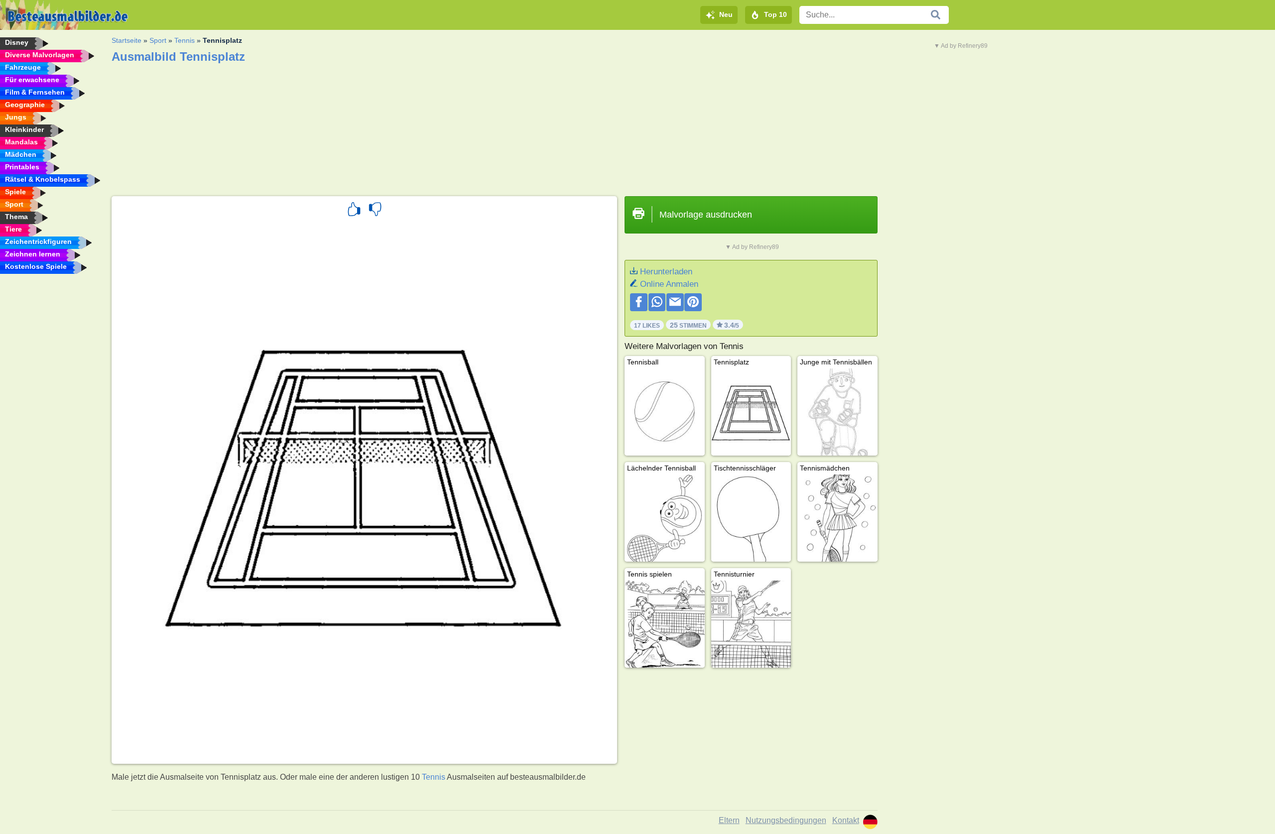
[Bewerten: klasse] (354, 210)
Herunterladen (666, 271)
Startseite (126, 40)
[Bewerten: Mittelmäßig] (375, 210)
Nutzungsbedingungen (786, 820)
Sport (157, 40)
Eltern (729, 820)
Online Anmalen (669, 284)
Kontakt (845, 820)
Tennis (184, 40)
